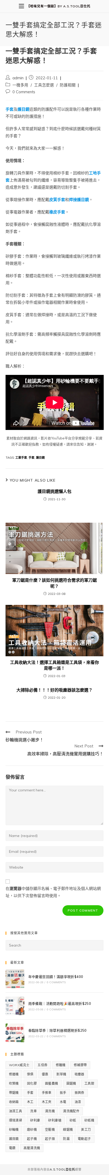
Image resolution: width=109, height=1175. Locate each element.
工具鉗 (89, 1083)
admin (18, 77)
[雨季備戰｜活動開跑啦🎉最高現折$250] (15, 1006)
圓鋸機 (71, 1083)
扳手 (63, 1093)
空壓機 (50, 1130)
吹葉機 (14, 1083)
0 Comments (23, 91)
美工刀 (86, 1130)
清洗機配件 (71, 1111)
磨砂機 (32, 1130)
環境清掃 (15, 1120)
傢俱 (30, 1074)
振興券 (79, 1093)
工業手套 (21, 457)
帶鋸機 (14, 1093)
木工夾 (47, 1102)
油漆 (78, 1102)
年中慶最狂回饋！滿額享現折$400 (55, 977)
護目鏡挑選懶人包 (54, 491)
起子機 (32, 1139)
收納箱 (14, 1102)
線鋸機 (68, 1130)
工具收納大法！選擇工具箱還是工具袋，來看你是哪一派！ (54, 665)
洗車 (33, 1111)
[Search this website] (55, 945)
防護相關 (68, 84)
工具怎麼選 (44, 84)
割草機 (61, 1074)
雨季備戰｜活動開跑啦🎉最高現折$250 (59, 1003)
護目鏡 (40, 457)
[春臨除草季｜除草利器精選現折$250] (15, 1033)
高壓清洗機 (32, 1148)
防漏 (66, 1139)
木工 (30, 1102)
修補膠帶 (80, 1065)
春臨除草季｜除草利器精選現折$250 (57, 1030)
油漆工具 (15, 1111)
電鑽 (12, 1148)
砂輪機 (14, 1130)
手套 (31, 457)
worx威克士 (19, 1065)
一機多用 (20, 84)
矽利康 (35, 1120)
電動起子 (84, 1139)
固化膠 (32, 1083)
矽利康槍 (54, 1120)
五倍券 (42, 1065)
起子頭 (50, 1139)
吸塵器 (79, 1074)
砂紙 (73, 1120)
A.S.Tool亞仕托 (62, 1169)
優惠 (45, 1074)
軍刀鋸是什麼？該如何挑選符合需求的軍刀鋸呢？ (54, 583)
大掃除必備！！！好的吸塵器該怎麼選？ (54, 690)
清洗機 (50, 1111)
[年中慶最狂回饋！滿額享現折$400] (15, 979)
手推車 (47, 1093)
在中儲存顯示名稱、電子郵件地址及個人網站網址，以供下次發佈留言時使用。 (53, 892)
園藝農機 (51, 1083)
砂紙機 (89, 1120)
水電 (63, 1102)
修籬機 (61, 1065)
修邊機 (14, 1074)
